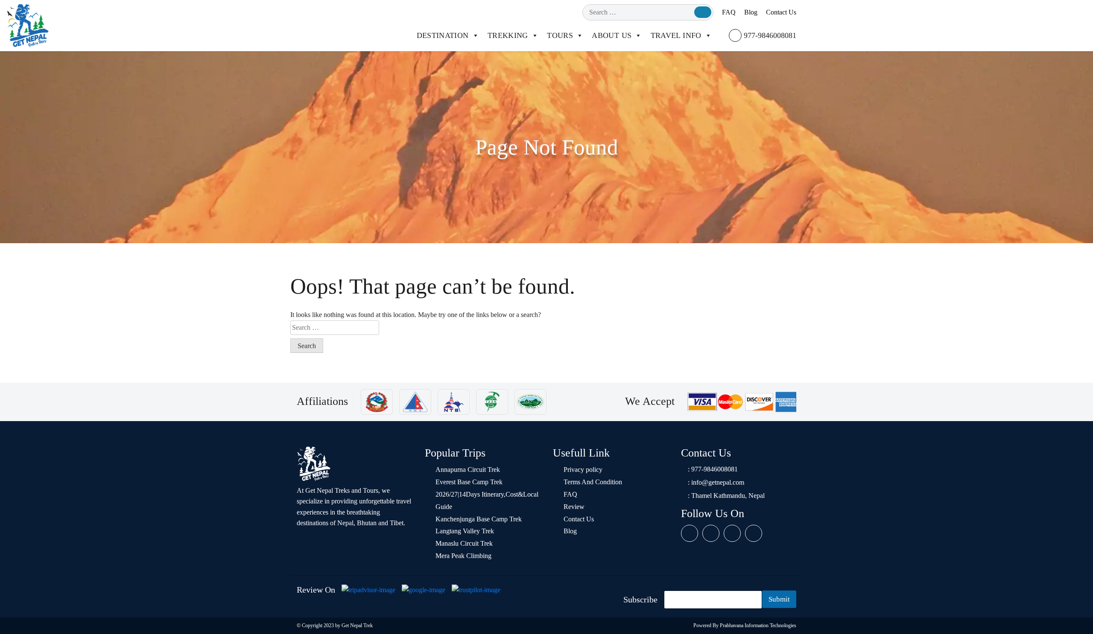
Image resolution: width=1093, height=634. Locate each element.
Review (574, 506)
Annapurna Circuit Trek (467, 469)
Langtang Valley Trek (464, 531)
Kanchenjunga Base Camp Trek (478, 519)
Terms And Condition (593, 482)
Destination (443, 35)
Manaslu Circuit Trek (464, 543)
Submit (779, 599)
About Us (611, 35)
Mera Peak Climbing (463, 555)
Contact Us (781, 12)
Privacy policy (583, 469)
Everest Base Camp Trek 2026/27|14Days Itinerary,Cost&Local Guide (486, 494)
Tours (560, 35)
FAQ (729, 12)
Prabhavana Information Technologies (758, 625)
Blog (750, 12)
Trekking (508, 35)
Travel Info (676, 35)
